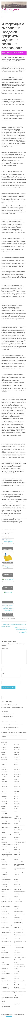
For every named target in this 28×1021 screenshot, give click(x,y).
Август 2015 (3, 752)
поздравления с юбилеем (19, 913)
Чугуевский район (18, 995)
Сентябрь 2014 (17, 759)
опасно (15, 906)
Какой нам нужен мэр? (14, 727)
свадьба (3, 947)
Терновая (16, 971)
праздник (3, 922)
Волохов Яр (16, 837)
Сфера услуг (16, 959)
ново (15, 896)
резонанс (3, 934)
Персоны (3, 911)
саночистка (16, 945)
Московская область (5, 889)
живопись (16, 849)
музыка (3, 891)
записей (17, 1004)
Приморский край (17, 922)
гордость (3, 842)
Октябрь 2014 (4, 759)
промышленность (5, 929)
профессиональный (18, 929)
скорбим (16, 950)
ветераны (16, 832)
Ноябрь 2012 (17, 786)
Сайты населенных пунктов (20, 941)
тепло (2, 971)
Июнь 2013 (3, 779)
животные (16, 852)
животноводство (4, 852)
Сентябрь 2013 (17, 774)
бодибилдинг (17, 827)
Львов (15, 881)
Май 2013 (16, 779)
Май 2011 (16, 808)
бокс (2, 829)
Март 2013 (16, 781)
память (3, 908)
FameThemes (9, 1016)
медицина (16, 884)
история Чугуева (17, 861)
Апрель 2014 (4, 767)
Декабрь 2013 (4, 771)
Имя (2, 666)
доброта (3, 849)
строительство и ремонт (19, 957)
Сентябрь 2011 (17, 803)
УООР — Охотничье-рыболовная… (7, 614)
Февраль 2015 (17, 754)
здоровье (16, 856)
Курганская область (5, 879)
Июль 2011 (16, 806)
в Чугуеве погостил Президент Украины (17, 732)
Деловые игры (8, 601)
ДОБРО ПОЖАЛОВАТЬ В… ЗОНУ (9, 704)
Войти (2, 1004)
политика (3, 917)
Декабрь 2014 (4, 757)
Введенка (3, 832)
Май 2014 (16, 764)
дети (15, 847)
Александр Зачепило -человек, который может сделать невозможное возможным (12, 707)
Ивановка (16, 859)
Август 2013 (3, 776)
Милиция (3, 886)
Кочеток (15, 874)
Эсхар (15, 997)
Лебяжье (16, 879)
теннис (15, 968)
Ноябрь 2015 (4, 749)
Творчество (3, 968)
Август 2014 (3, 762)
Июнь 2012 (3, 793)
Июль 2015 (16, 752)
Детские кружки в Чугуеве (7, 716)
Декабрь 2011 (4, 801)
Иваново (3, 861)
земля (2, 859)
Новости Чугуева (5, 899)
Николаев (3, 894)
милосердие (16, 886)
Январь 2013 (16, 784)
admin (8, 52)
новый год (16, 899)
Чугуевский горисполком (9, 618)
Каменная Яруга (4, 864)
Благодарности (4, 827)
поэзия (2, 920)
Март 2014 (16, 767)
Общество (16, 903)
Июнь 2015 (3, 754)
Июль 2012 (16, 791)
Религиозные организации (19, 934)
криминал (3, 877)
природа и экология (5, 925)
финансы (3, 978)
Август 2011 (3, 806)
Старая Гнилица (5, 954)
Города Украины (7, 562)
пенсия (15, 908)
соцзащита (3, 952)
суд (2, 959)
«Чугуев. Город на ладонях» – (8, 588)
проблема (16, 925)
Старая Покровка (17, 954)
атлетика (3, 821)
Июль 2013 (16, 776)
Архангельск (16, 818)
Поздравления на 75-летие (7, 575)
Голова (15, 839)
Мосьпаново (16, 889)
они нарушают (4, 906)
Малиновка (3, 884)
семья (2, 950)
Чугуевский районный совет (7, 997)
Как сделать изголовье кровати (16, 724)
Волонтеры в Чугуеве (13, 730)
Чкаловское (3, 984)
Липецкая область (5, 881)
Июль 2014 (16, 762)
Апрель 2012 (4, 796)
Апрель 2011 (4, 811)
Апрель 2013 (4, 781)
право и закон (17, 920)
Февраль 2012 (4, 798)
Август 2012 (3, 791)
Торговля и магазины (5, 973)
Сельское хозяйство (18, 947)
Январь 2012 (16, 798)
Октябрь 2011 (4, 803)
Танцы (15, 962)
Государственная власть (19, 842)
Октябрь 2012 (4, 789)
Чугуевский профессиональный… (7, 548)
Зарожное (16, 854)
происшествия (4, 927)
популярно (16, 917)
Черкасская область (5, 980)
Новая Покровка (17, 894)
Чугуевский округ (5, 995)
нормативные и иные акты (7, 901)
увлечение (16, 976)
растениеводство (17, 932)
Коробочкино (4, 874)
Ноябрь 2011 (17, 801)
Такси (2, 962)
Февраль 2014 (4, 769)
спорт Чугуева (17, 952)
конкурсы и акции (17, 872)
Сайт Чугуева (10, 9)
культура (16, 877)
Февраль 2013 (4, 784)
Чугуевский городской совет (20, 991)
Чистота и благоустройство (20, 980)
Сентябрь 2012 (17, 789)
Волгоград (3, 837)
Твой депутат (4, 964)
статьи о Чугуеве (5, 957)
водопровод (16, 834)
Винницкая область (5, 834)
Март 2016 (3, 747)
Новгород (3, 896)
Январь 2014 (16, 769)
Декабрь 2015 (17, 747)
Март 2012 (16, 796)
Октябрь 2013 (4, 774)
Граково (15, 844)
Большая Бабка (17, 829)
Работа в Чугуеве (5, 932)
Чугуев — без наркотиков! (19, 984)
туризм (2, 976)
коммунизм (3, 872)
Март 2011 (16, 811)
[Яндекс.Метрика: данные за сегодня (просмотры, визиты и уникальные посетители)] (5, 1014)
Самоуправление (5, 945)
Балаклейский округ (5, 823)
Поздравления (4, 913)
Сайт (2, 679)
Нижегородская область (19, 891)
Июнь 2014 (3, 764)
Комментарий (4, 648)
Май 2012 (16, 793)
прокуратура (16, 927)
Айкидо (15, 816)
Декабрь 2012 (4, 786)
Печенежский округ (18, 911)
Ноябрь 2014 (17, 757)
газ (2, 839)
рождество (3, 938)
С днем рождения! (5, 941)
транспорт (16, 973)
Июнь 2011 (3, 808)
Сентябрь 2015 (17, 749)
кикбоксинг (3, 868)
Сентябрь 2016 (4, 744)
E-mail (3, 673)
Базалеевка (16, 821)
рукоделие (16, 938)
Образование (17, 901)
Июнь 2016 (16, 744)
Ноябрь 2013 (17, 771)
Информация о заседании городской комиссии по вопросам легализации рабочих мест (21, 630)
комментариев (5, 1006)
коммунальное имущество (19, 868)
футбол (15, 978)
